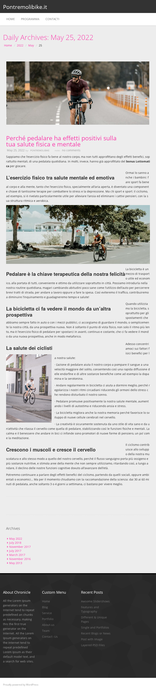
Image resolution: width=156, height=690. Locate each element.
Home (10, 19)
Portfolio (47, 619)
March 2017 (17, 555)
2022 (20, 45)
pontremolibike (39, 150)
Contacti (52, 19)
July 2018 (15, 543)
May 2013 (15, 563)
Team (46, 631)
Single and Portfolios (95, 627)
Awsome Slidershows (95, 601)
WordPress (32, 684)
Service (47, 613)
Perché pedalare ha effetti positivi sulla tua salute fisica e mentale (61, 141)
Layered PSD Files (93, 645)
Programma (30, 19)
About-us (48, 625)
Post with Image (92, 639)
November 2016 (20, 559)
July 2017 (15, 551)
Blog (45, 607)
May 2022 (15, 539)
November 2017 (20, 547)
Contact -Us (50, 636)
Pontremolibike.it (22, 7)
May (31, 45)
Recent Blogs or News (95, 633)
